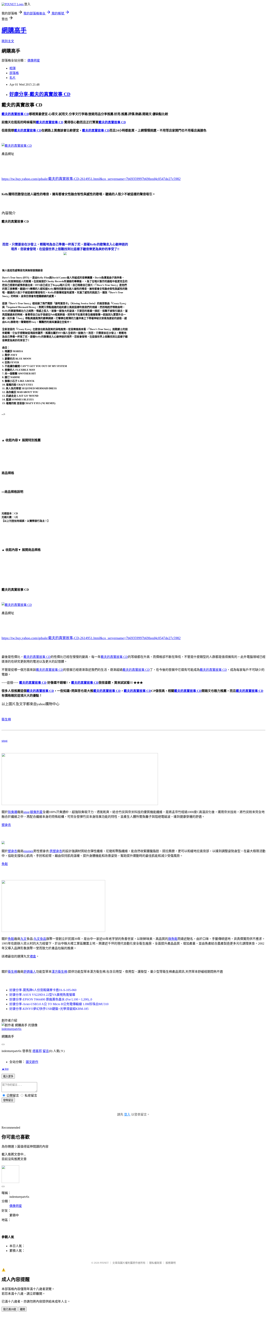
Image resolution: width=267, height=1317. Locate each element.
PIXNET (104, 1262)
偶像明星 (33, 60)
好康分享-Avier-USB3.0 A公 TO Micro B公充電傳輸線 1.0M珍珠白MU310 (58, 1004)
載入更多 (8, 1076)
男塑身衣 (56, 851)
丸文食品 (40, 938)
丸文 (23, 938)
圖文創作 (32, 1062)
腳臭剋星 (36, 812)
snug (4, 740)
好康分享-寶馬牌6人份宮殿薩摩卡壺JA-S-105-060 (42, 990)
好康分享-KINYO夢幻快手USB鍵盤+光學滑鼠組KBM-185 (49, 1008)
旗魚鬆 (172, 938)
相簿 (12, 68)
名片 (12, 77)
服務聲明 (171, 1262)
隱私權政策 (155, 1262)
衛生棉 (6, 719)
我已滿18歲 (9, 1309)
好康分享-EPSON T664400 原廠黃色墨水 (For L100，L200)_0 (50, 999)
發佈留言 (8, 1100)
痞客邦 (37, 1051)
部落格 (14, 73)
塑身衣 (6, 825)
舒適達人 (29, 971)
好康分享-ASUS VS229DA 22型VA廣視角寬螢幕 (42, 994)
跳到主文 (8, 41)
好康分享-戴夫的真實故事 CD (39, 94)
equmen (28, 851)
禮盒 (33, 956)
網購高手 (14, 30)
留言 (46, 1051)
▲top (5, 1068)
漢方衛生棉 (59, 971)
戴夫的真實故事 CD (37, 656)
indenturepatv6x (12, 1029)
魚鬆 (5, 864)
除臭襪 (12, 812)
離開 (22, 1309)
